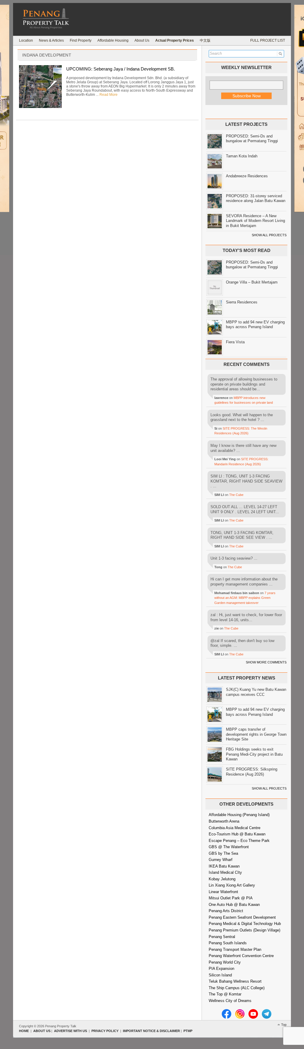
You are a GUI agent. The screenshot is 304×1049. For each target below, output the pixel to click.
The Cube (236, 495)
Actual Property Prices (174, 40)
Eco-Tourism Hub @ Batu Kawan (237, 834)
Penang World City (225, 962)
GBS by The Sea (223, 853)
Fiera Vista (235, 342)
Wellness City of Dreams (230, 1000)
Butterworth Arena (224, 821)
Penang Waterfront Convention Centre (241, 956)
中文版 (205, 40)
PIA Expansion (221, 968)
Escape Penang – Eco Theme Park (239, 840)
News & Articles (51, 40)
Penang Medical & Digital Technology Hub (245, 923)
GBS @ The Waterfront (229, 847)
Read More (108, 95)
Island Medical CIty (225, 872)
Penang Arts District (226, 911)
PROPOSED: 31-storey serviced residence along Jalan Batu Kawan (255, 198)
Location (26, 40)
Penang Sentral (222, 936)
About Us (141, 40)
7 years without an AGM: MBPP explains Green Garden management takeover (245, 598)
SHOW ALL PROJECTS (269, 235)
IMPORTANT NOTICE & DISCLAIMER (151, 1031)
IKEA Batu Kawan (224, 866)
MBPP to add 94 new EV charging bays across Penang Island (255, 324)
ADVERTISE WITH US (70, 1031)
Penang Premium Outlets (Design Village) (244, 930)
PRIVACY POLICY (104, 1031)
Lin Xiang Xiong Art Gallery (232, 885)
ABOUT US (41, 1031)
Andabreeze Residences (247, 176)
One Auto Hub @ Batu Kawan (234, 904)
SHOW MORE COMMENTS (266, 662)
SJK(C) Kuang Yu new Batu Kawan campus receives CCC (256, 692)
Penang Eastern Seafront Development (242, 917)
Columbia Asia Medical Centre (234, 828)
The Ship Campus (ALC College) (237, 988)
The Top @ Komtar (225, 994)
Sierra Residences (241, 302)
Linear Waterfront (223, 892)
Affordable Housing (113, 40)
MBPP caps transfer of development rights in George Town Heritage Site (256, 734)
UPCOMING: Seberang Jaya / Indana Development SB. (120, 68)
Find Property (80, 40)
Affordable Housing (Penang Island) (239, 814)
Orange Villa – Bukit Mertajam (252, 282)
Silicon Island (220, 975)
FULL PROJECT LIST (267, 40)
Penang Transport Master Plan (235, 949)
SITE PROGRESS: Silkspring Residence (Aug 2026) (251, 771)
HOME (24, 1031)
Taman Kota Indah (241, 156)
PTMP (187, 1031)
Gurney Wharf (220, 859)
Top (283, 1024)
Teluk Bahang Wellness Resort (235, 981)
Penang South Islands (228, 943)
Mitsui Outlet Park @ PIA (231, 898)
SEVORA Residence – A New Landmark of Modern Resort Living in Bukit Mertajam (255, 221)
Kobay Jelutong (222, 879)
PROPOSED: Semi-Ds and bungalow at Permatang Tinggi (252, 138)
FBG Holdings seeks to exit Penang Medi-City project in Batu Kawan (254, 754)
